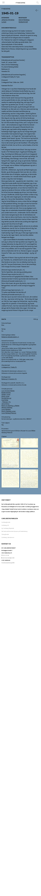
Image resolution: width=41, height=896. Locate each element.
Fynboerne (20, 3)
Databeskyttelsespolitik (8, 562)
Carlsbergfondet (5, 522)
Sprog (3, 329)
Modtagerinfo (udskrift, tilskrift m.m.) (12, 383)
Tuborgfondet (5, 534)
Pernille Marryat (6, 398)
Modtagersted (5, 377)
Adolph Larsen (5, 394)
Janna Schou (5, 404)
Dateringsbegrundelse (8, 335)
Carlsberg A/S (5, 525)
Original (3, 436)
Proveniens (4, 429)
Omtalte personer (6, 389)
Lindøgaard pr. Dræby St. (9, 367)
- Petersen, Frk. (6, 402)
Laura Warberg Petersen (8, 413)
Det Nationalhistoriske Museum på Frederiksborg (14, 531)
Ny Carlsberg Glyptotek (7, 528)
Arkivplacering (5, 417)
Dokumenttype (6, 323)
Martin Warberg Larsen (8, 411)
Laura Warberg (5, 409)
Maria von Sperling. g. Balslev (10, 406)
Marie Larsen (5, 396)
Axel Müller (4, 400)
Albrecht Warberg (6, 407)
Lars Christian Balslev (8, 391)
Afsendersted (5, 365)
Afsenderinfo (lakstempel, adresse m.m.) (13, 371)
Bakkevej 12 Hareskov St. (9, 379)
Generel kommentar (7, 341)
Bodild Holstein (6, 393)
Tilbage (37, 10)
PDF (35, 319)
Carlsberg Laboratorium (7, 537)
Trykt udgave (5, 423)
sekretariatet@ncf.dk (8, 558)
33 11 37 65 (5, 555)
